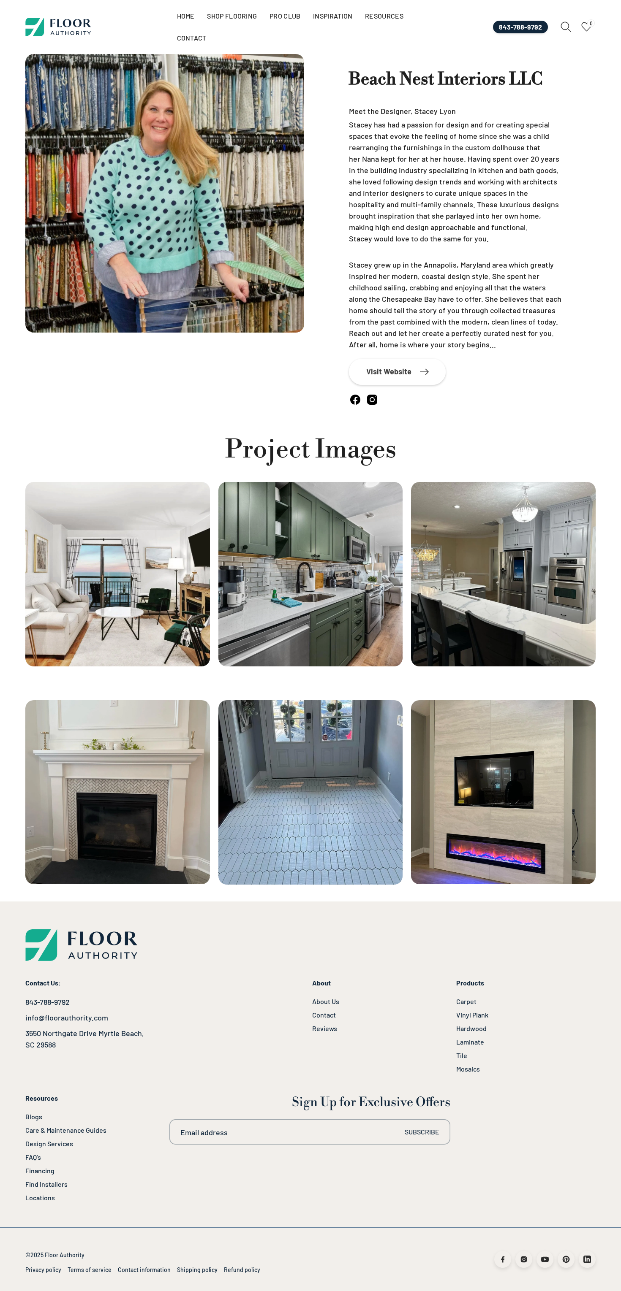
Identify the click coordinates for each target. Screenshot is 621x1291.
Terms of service (90, 1269)
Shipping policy (197, 1269)
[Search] (566, 27)
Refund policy (242, 1269)
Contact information (144, 1269)
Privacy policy (43, 1269)
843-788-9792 (47, 1002)
